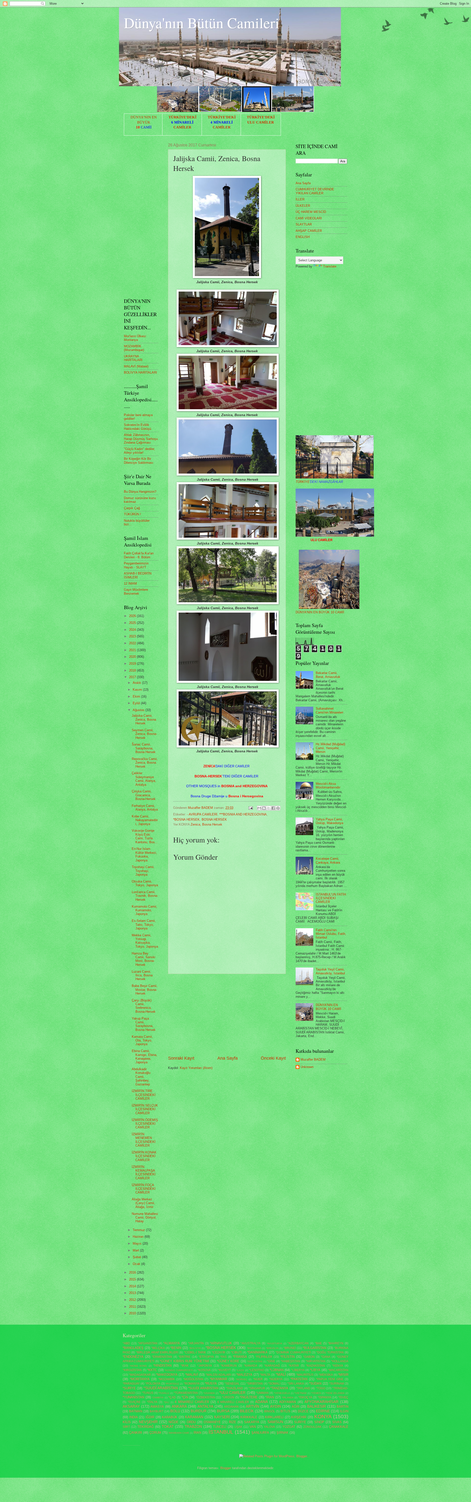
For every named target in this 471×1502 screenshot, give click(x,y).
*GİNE (271, 1361)
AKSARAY (131, 1406)
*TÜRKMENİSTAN (186, 1392)
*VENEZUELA (282, 1393)
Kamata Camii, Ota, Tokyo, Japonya (142, 1040)
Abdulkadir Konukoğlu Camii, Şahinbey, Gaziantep (141, 1076)
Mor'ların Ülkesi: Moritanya (135, 338)
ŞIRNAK (282, 1432)
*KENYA (337, 1365)
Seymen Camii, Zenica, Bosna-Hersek (144, 734)
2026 (133, 616)
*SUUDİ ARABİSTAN (203, 1388)
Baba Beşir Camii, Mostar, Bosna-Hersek (144, 989)
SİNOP (319, 1422)
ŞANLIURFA (260, 1432)
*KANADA (250, 1365)
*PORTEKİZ (172, 1383)
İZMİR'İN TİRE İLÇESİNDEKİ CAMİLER (144, 1094)
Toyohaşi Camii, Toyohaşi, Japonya (143, 870)
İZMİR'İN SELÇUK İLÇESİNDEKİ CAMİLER (145, 1109)
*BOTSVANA (254, 1348)
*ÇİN (185, 1397)
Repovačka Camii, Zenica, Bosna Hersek (145, 762)
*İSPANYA (324, 1397)
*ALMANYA (171, 1343)
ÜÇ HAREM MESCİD (311, 212)
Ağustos (139, 710)
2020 (133, 657)
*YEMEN (316, 1393)
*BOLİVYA (195, 1348)
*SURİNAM (336, 1383)
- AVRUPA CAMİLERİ (202, 814)
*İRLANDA (288, 1397)
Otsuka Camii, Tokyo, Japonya (145, 883)
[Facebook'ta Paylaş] (273, 808)
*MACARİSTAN (338, 1370)
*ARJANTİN (196, 1343)
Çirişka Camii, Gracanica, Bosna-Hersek (144, 795)
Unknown (307, 1067)
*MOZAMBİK (166, 1379)
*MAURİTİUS (305, 1374)
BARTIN (342, 1406)
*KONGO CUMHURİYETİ (179, 1370)
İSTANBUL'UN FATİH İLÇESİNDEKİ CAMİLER (331, 898)
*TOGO (320, 1388)
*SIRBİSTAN (254, 1383)
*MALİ (281, 1374)
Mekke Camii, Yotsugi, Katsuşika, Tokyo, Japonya (145, 940)
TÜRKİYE (319, 482)
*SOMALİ (274, 1383)
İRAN (197, 1432)
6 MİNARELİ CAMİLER (233, 1402)
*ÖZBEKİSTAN (205, 1397)
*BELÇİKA (158, 1348)
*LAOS (240, 1370)
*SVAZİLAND (234, 1388)
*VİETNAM (300, 1393)
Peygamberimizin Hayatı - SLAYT (136, 565)
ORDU (191, 1422)
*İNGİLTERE (249, 1397)
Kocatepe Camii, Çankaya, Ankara (328, 860)
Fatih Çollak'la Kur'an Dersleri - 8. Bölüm (139, 555)
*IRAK (185, 1365)
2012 (133, 1300)
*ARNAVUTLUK (221, 1343)
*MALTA (265, 1374)
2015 (133, 1279)
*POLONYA (152, 1383)
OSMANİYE (212, 1422)
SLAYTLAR (304, 224)
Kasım (138, 689)
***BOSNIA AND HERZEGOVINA (243, 814)
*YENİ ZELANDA (335, 1393)
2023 (133, 636)
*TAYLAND (303, 1388)
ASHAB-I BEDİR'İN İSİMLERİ (137, 575)
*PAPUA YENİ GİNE (329, 1379)
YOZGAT (288, 1427)
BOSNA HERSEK (214, 819)
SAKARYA (251, 1422)
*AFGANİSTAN (147, 1343)
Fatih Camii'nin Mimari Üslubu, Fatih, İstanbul (331, 934)
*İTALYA (152, 1402)
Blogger (225, 1468)
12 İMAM (130, 583)
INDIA (133, 1417)
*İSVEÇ (343, 1397)
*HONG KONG (138, 1365)
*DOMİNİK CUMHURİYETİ (293, 1352)
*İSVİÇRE (134, 1402)
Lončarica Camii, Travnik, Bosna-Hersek (145, 895)
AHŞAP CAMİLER (309, 231)
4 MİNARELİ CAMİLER (192, 1402)
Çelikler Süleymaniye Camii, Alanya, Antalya (144, 778)
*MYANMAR (218, 1379)
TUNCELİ (219, 1427)
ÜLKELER (303, 206)
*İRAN (269, 1397)
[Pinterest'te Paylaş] (277, 808)
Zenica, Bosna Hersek (206, 824)
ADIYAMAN (287, 1402)
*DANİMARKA (257, 1352)
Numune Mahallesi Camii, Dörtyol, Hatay (145, 1217)
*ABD (126, 1343)
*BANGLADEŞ (133, 1348)
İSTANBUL (221, 1432)
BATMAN (135, 1411)
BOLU (175, 1411)
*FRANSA (240, 1357)
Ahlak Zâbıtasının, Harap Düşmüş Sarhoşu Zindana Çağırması (141, 438)
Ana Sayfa (227, 1058)
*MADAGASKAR (140, 1374)
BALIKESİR (316, 1406)
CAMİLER (182, 127)
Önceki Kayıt (273, 1058)
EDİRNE (323, 1411)
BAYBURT (156, 1411)
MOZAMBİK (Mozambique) (134, 348)
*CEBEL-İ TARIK (195, 1352)
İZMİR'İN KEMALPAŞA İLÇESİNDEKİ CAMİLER (144, 1172)
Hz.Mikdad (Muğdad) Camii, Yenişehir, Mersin (330, 748)
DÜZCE (303, 1411)
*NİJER (258, 1379)
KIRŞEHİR (298, 1417)
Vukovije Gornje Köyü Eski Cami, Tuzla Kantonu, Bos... (145, 836)
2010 (133, 1313)
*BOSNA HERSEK (186, 819)
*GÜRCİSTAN (254, 1361)
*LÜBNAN (277, 1370)
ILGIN (344, 1411)
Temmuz (139, 1230)
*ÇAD (172, 1397)
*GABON (309, 1356)
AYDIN (275, 1406)
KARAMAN (194, 1417)
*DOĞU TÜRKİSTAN (330, 1352)
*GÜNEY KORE (228, 1361)
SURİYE (300, 1422)
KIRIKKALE (248, 1417)
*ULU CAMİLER (232, 1392)
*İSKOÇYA (305, 1397)
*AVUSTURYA (274, 1343)
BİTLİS (285, 1411)
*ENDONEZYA (133, 1357)
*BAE (318, 1343)
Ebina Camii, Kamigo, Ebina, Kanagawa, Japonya (144, 1056)
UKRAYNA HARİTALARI (133, 358)
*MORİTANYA (140, 1379)
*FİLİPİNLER (263, 1356)
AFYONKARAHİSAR (321, 1402)
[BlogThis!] (264, 808)
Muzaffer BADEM (313, 1059)
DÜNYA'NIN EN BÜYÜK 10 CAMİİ (320, 612)
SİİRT (126, 1426)
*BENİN (175, 1348)
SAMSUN (275, 1422)
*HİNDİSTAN (162, 1365)
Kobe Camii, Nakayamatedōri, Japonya (145, 820)
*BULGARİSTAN (314, 1348)
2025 (133, 623)
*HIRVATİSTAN (316, 1361)
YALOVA (269, 1426)
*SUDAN (315, 1383)
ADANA (261, 1402)
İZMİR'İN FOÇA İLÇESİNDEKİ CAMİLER (144, 1188)
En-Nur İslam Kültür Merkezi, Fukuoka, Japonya (144, 854)
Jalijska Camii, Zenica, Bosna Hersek (144, 719)
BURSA (223, 1411)
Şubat (137, 1257)
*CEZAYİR (218, 1352)
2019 (133, 663)
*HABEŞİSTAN (290, 1361)
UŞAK (238, 1426)
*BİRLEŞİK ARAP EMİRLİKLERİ (157, 1352)
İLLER (300, 199)
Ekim (137, 696)
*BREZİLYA (272, 1348)
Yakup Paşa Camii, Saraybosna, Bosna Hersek (144, 1024)
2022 (133, 643)
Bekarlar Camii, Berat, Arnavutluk (328, 674)
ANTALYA (205, 1406)
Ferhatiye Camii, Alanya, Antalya (145, 807)
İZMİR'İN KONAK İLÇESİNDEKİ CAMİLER (144, 1156)
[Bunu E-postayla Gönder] (259, 808)
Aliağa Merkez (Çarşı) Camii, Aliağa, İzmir (143, 1203)
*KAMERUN (229, 1365)
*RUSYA (211, 1383)
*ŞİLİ (166, 1402)
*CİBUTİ (236, 1352)
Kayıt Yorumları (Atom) (196, 1068)
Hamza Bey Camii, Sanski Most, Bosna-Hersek (143, 959)
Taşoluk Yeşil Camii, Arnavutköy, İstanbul (330, 971)
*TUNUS (147, 1392)
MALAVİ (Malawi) (136, 366)
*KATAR (293, 1365)
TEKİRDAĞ (145, 1427)
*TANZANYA (279, 1388)
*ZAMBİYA (158, 1397)
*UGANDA (209, 1393)
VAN (252, 1427)
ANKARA (179, 1406)
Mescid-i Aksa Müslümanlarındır (328, 785)
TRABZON (193, 1426)
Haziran (138, 1236)
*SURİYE (129, 1388)
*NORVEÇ (241, 1379)
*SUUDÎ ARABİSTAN (161, 1388)
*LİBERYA (298, 1370)
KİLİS (127, 1422)
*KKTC (152, 1370)
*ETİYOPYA (206, 1356)
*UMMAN (262, 1392)
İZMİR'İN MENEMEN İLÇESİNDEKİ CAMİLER (144, 1139)
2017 (133, 677)
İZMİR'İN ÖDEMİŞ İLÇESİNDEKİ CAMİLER (145, 1123)
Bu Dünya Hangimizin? (140, 491)
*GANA (325, 1356)
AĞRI (296, 1406)
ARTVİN (252, 1406)
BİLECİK (247, 1411)
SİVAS (337, 1422)
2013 (133, 1293)
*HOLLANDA (339, 1361)
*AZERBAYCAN (298, 1343)
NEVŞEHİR (148, 1422)
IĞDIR (149, 1417)
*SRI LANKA (295, 1383)
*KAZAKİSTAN (315, 1365)
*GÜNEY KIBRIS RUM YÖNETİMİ (184, 1361)
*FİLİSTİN (287, 1357)
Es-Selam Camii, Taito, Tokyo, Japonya (144, 924)
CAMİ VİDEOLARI (309, 218)
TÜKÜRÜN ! (132, 514)
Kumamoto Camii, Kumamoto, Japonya (144, 910)
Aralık (137, 683)
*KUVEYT (224, 1370)
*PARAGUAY (131, 1383)
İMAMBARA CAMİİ (179, 1433)
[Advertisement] (227, 1014)
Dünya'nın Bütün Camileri (201, 22)
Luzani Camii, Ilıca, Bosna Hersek (142, 975)
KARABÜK (169, 1417)
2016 (133, 1272)
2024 (133, 630)
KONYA (323, 1416)
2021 (133, 650)
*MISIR (343, 1374)
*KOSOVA (204, 1370)
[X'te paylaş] (268, 808)
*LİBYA (315, 1370)
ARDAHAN (231, 1406)
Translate (329, 266)
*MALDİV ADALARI (218, 1374)
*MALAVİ (191, 1374)
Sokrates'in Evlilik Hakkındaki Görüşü (137, 426)
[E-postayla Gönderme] (250, 808)
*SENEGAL (232, 1383)
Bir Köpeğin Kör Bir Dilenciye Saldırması (138, 460)
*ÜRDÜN (228, 1397)
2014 (133, 1286)
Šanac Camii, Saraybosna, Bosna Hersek (144, 748)
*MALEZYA (244, 1374)
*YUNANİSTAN (133, 1397)
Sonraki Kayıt (181, 1058)
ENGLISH (303, 237)
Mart (136, 1250)
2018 (133, 670)
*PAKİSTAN (298, 1379)
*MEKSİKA (326, 1374)
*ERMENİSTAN (162, 1356)
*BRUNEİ (289, 1348)
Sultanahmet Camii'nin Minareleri (329, 710)
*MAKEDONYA (167, 1374)
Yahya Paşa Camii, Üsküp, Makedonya (329, 821)
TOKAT (168, 1426)
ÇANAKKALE (338, 1427)
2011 (133, 1306)
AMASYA (157, 1406)
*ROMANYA (192, 1383)
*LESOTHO (256, 1370)
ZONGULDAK (312, 1426)
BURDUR (199, 1411)
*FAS (223, 1356)
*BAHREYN (335, 1343)
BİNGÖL (269, 1411)
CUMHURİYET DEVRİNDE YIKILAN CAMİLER (315, 191)
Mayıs (138, 1243)
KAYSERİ (222, 1417)
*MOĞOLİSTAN (193, 1379)
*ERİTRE (184, 1356)
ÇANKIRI (135, 1432)
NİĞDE (174, 1422)
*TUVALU (163, 1393)
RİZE (232, 1422)
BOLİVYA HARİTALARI (140, 372)
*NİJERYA (276, 1379)
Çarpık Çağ (132, 508)
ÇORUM (155, 1432)
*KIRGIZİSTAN (132, 1370)
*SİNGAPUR (257, 1388)
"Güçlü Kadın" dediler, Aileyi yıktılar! (139, 450)
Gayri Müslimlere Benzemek (136, 591)
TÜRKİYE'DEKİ (182, 117)
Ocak (137, 1264)
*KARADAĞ (272, 1365)
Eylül (137, 703)
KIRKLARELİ (274, 1417)
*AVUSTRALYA (250, 1343)
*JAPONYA (204, 1365)
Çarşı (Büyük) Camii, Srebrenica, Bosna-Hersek (144, 1005)
